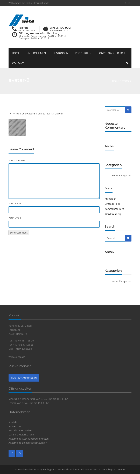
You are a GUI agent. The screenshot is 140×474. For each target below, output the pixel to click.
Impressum (15, 426)
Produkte (82, 53)
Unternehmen (36, 53)
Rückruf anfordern (24, 378)
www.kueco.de (17, 357)
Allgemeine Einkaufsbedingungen (28, 442)
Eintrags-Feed (112, 203)
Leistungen (60, 53)
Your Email (15, 217)
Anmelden (110, 198)
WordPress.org (113, 214)
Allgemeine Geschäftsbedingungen (29, 438)
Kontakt (18, 63)
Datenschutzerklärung (21, 434)
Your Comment (17, 160)
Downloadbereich (111, 53)
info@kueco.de (23, 348)
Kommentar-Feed (114, 208)
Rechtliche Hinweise (20, 430)
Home (16, 53)
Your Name (15, 203)
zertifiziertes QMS (59, 31)
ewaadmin (31, 113)
